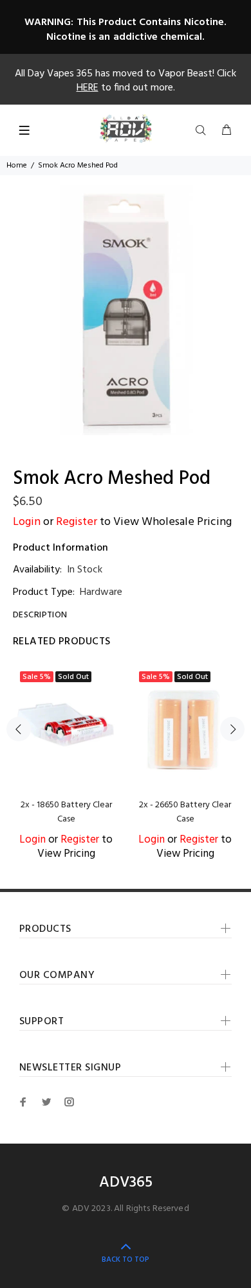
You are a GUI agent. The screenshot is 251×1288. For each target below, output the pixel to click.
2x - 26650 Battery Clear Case (185, 812)
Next (232, 729)
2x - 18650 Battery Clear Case (66, 812)
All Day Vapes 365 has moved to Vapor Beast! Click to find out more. (125, 80)
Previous (18, 729)
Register (76, 522)
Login (27, 522)
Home (16, 165)
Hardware (101, 592)
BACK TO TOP (125, 1259)
